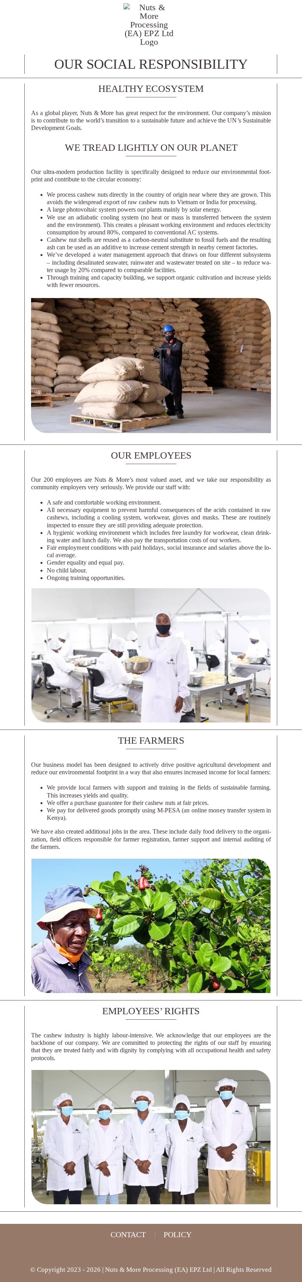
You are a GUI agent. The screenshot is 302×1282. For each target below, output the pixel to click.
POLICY (178, 1234)
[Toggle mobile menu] (287, 37)
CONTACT (128, 1234)
